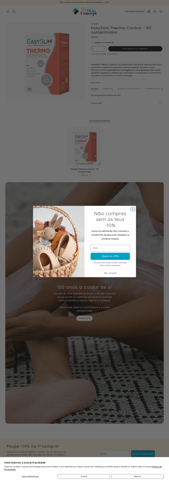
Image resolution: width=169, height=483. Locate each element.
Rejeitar (137, 476)
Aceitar (83, 476)
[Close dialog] (132, 209)
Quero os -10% (110, 256)
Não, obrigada (110, 273)
